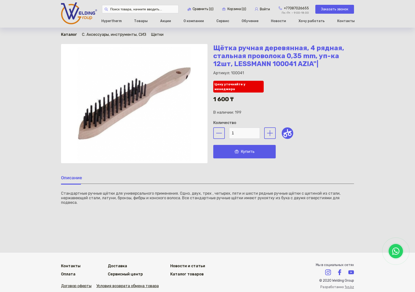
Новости (278, 21)
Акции (165, 21)
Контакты (346, 21)
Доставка (117, 266)
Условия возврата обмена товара (127, 286)
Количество (224, 122)
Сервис (222, 21)
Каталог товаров (187, 274)
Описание (71, 177)
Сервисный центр (125, 274)
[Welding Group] (79, 13)
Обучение (250, 21)
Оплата (68, 274)
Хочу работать (312, 21)
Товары (141, 21)
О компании (193, 21)
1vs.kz (349, 287)
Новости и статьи (187, 266)
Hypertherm (111, 21)
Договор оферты (76, 286)
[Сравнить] (287, 133)
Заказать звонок (334, 9)
